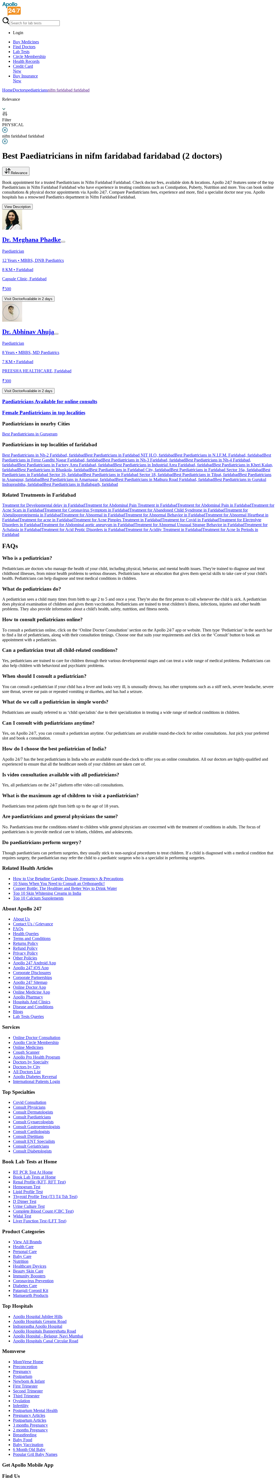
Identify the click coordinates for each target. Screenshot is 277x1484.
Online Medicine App (31, 992)
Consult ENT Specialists (34, 1141)
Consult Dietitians (28, 1136)
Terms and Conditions (32, 938)
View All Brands (27, 1241)
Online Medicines (28, 1047)
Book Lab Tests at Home (34, 1177)
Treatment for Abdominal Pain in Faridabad (214, 505)
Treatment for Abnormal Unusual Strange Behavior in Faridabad (190, 524)
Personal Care (25, 1251)
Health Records (26, 61)
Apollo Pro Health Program (36, 1057)
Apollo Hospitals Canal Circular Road (45, 1341)
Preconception (25, 1366)
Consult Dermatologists (33, 1112)
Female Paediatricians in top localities (43, 412)
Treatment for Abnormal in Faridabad (93, 515)
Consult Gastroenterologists (36, 1126)
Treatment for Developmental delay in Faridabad (43, 505)
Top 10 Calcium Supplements (38, 898)
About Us (21, 919)
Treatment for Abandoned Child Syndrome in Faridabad (177, 510)
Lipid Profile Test (28, 1191)
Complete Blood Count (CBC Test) (43, 1211)
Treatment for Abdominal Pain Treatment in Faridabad (131, 505)
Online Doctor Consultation (36, 1037)
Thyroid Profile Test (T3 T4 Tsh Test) (45, 1196)
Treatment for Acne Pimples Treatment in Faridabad (118, 520)
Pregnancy (22, 1371)
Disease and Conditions (33, 1006)
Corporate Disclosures (32, 972)
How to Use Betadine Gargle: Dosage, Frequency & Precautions (68, 878)
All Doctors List (27, 1071)
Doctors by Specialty (31, 1062)
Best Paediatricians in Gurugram (29, 434)
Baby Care (22, 1256)
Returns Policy (25, 943)
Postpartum (22, 1376)
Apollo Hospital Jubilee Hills (37, 1316)
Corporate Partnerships (32, 977)
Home (7, 90)
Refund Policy (25, 948)
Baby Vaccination (28, 1444)
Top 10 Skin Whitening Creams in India (47, 893)
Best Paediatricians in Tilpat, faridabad (206, 474)
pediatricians (37, 90)
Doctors (19, 90)
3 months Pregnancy (30, 1425)
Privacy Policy (25, 953)
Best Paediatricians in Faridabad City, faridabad (130, 469)
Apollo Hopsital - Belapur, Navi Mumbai (48, 1336)
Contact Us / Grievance (33, 924)
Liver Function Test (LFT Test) (39, 1221)
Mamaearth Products (30, 1295)
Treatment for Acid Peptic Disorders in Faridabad (83, 529)
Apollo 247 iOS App (31, 967)
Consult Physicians (29, 1107)
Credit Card (23, 68)
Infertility (21, 1405)
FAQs (18, 928)
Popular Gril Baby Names (35, 1454)
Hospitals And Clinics (31, 1002)
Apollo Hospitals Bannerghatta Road (44, 1331)
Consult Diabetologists (32, 1151)
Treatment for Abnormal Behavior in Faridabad (165, 515)
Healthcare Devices (29, 1266)
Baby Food (22, 1439)
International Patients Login (36, 1081)
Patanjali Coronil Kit (30, 1290)
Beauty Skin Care (28, 1271)
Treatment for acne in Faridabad (46, 520)
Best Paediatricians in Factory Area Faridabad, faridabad (66, 465)
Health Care (23, 1246)
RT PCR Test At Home (33, 1172)
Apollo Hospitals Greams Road (40, 1321)
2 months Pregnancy (30, 1430)
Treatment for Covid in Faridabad (190, 520)
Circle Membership (29, 56)
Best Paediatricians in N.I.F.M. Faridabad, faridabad (219, 455)
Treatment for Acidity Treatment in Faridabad (163, 529)
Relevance (19, 173)
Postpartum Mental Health (35, 1410)
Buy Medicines (26, 42)
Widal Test (22, 1216)
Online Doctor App (29, 987)
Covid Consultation (29, 1102)
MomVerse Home (28, 1361)
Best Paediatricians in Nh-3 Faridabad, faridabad (144, 460)
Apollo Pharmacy (28, 997)
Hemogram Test (26, 1186)
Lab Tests (21, 51)
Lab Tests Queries (28, 1016)
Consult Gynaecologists (33, 1121)
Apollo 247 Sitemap (30, 982)
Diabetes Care (25, 1285)
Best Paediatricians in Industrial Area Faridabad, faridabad (163, 465)
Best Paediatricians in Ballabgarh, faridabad (81, 484)
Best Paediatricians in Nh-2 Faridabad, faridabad (43, 455)
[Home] (11, 14)
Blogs (18, 1011)
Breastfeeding (25, 1435)
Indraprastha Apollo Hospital (37, 1326)
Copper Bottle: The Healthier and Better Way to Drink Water (65, 888)
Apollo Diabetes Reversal (35, 1076)
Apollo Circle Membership (36, 1042)
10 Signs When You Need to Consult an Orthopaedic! (59, 883)
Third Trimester (26, 1396)
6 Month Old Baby (29, 1449)
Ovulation (21, 1400)
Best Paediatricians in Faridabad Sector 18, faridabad (129, 474)
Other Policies (25, 958)
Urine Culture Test (29, 1206)
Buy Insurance (25, 78)
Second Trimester (28, 1391)
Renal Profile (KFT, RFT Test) (39, 1182)
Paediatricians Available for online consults (49, 401)
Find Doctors (24, 46)
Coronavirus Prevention (33, 1280)
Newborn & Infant (29, 1381)
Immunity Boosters (29, 1276)
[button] (138, 424)
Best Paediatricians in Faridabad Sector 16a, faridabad (217, 469)
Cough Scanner (26, 1052)
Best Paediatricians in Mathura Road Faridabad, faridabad (165, 479)
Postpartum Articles (29, 1420)
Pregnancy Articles (29, 1415)
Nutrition (20, 1261)
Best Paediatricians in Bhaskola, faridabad (54, 469)
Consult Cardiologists (31, 1131)
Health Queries (26, 933)
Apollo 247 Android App (34, 963)
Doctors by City (26, 1067)
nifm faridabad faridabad (69, 90)
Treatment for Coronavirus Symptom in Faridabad (86, 510)
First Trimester (25, 1386)
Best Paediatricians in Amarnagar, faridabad (78, 479)
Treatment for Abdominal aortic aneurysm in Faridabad (88, 524)
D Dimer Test (24, 1201)
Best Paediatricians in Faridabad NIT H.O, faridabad (130, 455)
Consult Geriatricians (31, 1146)
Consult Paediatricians (32, 1117)
